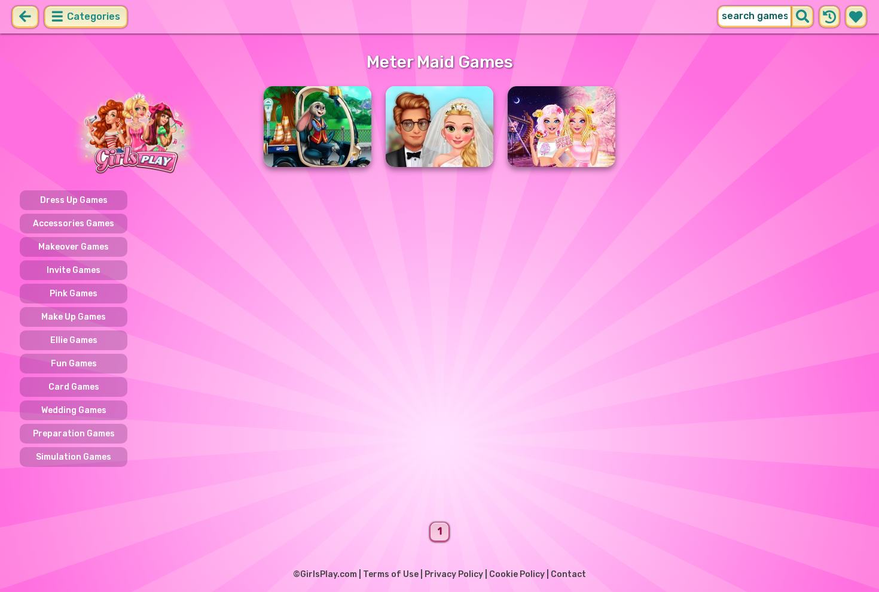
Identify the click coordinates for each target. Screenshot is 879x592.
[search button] (802, 17)
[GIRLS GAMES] (134, 132)
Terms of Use (391, 574)
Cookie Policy (517, 574)
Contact (568, 574)
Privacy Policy (454, 574)
